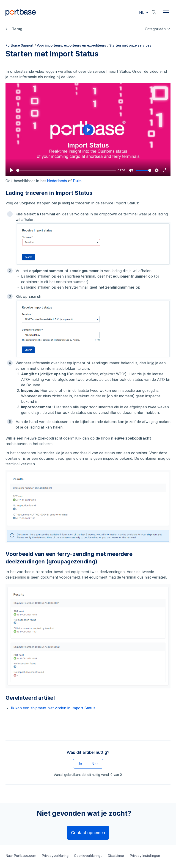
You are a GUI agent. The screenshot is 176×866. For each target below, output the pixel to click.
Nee (95, 763)
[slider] (66, 170)
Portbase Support (19, 45)
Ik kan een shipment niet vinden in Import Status (53, 708)
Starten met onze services (130, 45)
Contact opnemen (88, 832)
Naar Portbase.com (21, 855)
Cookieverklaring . (88, 855)
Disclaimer (116, 855)
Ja (80, 763)
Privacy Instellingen (145, 855)
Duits (77, 180)
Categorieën (156, 29)
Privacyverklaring (55, 855)
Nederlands (57, 180)
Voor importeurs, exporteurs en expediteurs (71, 45)
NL (142, 12)
